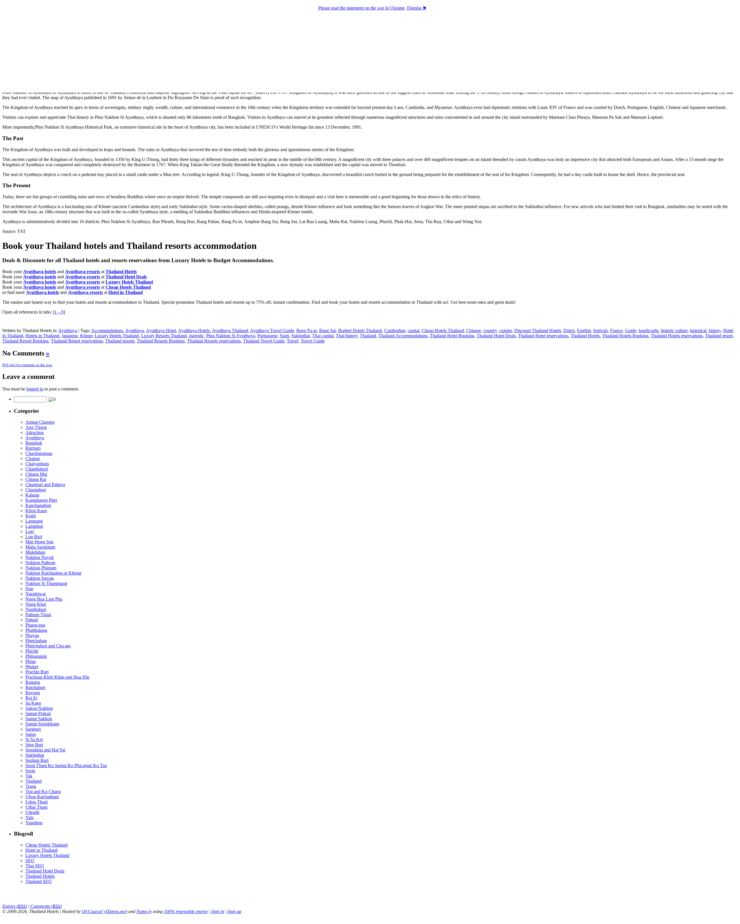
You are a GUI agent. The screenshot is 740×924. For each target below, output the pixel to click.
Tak (28, 775)
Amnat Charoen (40, 422)
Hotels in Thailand (42, 335)
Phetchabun (36, 640)
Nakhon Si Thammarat (46, 583)
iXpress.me (116, 911)
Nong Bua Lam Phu (43, 599)
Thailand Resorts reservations (214, 340)
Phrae (30, 661)
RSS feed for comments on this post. (27, 365)
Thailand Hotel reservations (543, 335)
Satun (30, 734)
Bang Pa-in (306, 330)
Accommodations (107, 330)
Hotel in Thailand (41, 850)
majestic (196, 335)
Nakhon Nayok (39, 557)
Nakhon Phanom (40, 567)
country (490, 330)
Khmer (86, 335)
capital (413, 330)
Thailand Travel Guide (263, 340)
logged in (34, 388)
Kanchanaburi (38, 505)
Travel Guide (313, 340)
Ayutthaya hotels (39, 271)
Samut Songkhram (42, 723)
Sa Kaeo (33, 703)
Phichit (31, 651)
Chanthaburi (36, 468)
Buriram (32, 448)
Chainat (32, 458)
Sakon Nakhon (39, 708)
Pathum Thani (38, 614)
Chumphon (35, 489)
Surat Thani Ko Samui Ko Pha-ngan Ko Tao (66, 765)
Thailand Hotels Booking (625, 335)
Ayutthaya (67, 330)
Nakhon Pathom (40, 562)
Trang (30, 786)
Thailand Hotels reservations (677, 335)
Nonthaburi (35, 609)
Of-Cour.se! (92, 911)
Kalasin (32, 494)
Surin (30, 770)
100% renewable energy (186, 911)
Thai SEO (34, 865)
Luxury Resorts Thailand (164, 335)
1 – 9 (59, 312)
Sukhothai (300, 335)
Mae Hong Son (39, 541)
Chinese (473, 330)
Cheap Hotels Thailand (443, 330)
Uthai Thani (36, 807)
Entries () (14, 906)
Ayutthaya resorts (82, 271)
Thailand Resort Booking (25, 340)
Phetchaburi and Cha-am (48, 645)
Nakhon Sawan (39, 578)
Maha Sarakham (40, 547)
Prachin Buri (37, 671)
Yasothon (33, 822)
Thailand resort (718, 335)
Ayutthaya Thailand (230, 330)
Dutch (569, 330)
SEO (29, 860)
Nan (29, 588)
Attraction (34, 432)
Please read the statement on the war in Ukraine (361, 7)
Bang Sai (327, 330)
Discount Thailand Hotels (537, 330)
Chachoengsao (38, 453)
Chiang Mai (36, 474)
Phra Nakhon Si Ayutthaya (230, 335)
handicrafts (648, 330)
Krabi (30, 515)
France (616, 330)
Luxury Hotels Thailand (117, 335)
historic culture (674, 330)
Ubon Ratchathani (42, 796)
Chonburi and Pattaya (45, 484)
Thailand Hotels (585, 335)
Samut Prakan (38, 713)
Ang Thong (36, 427)
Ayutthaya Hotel (161, 330)
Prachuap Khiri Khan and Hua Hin (57, 677)
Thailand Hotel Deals (496, 335)
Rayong (32, 692)
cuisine (505, 330)
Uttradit (32, 812)
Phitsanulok (36, 656)
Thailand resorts (119, 340)
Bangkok (33, 442)
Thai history (347, 335)
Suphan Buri (37, 760)
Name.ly (144, 911)
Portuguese (267, 335)
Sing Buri (34, 744)
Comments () (46, 906)
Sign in (217, 911)
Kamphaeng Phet (41, 500)
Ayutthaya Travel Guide (272, 330)
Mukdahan (35, 552)
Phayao (32, 635)
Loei (29, 531)
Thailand (368, 335)
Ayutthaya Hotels (194, 330)
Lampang (34, 521)
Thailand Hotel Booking (452, 335)
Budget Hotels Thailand (360, 330)
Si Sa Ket (34, 739)
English (584, 330)
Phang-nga (35, 625)
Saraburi (33, 729)
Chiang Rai (35, 479)
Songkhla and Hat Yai (45, 749)
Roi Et (31, 697)
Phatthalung (36, 630)
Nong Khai (35, 604)
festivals (600, 330)
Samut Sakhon (38, 718)
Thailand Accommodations (403, 335)
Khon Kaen (36, 510)
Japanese (70, 335)
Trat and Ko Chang (43, 791)
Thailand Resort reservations (77, 340)
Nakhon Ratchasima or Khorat (53, 573)
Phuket (31, 666)
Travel (292, 340)
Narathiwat (35, 593)
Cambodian (394, 330)
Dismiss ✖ (416, 7)
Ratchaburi (35, 687)
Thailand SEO (38, 881)
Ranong (32, 682)
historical (698, 330)
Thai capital (323, 335)
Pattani (31, 619)
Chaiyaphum (37, 463)
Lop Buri (33, 536)
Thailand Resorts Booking (161, 340)
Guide (630, 330)
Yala (29, 817)
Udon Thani (36, 801)
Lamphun (34, 526)
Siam (284, 335)
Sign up (234, 911)
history (715, 330)
